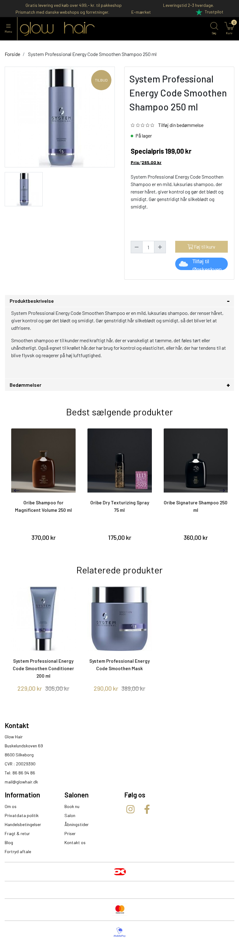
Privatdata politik (22, 815)
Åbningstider (76, 824)
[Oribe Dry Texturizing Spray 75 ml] (119, 460)
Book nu (71, 806)
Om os (10, 806)
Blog (9, 842)
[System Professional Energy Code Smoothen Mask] (119, 618)
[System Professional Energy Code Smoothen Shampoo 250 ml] (23, 188)
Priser (70, 833)
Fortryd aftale (18, 851)
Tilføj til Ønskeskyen (207, 264)
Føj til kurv (204, 247)
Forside (12, 54)
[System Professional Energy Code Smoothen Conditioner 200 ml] (43, 618)
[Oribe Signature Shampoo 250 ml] (196, 460)
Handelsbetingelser (23, 824)
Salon (69, 815)
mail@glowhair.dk (21, 781)
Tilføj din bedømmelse (181, 125)
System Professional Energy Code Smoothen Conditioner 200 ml (43, 668)
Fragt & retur (17, 833)
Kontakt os (75, 842)
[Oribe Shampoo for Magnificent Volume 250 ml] (43, 460)
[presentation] (16, 490)
